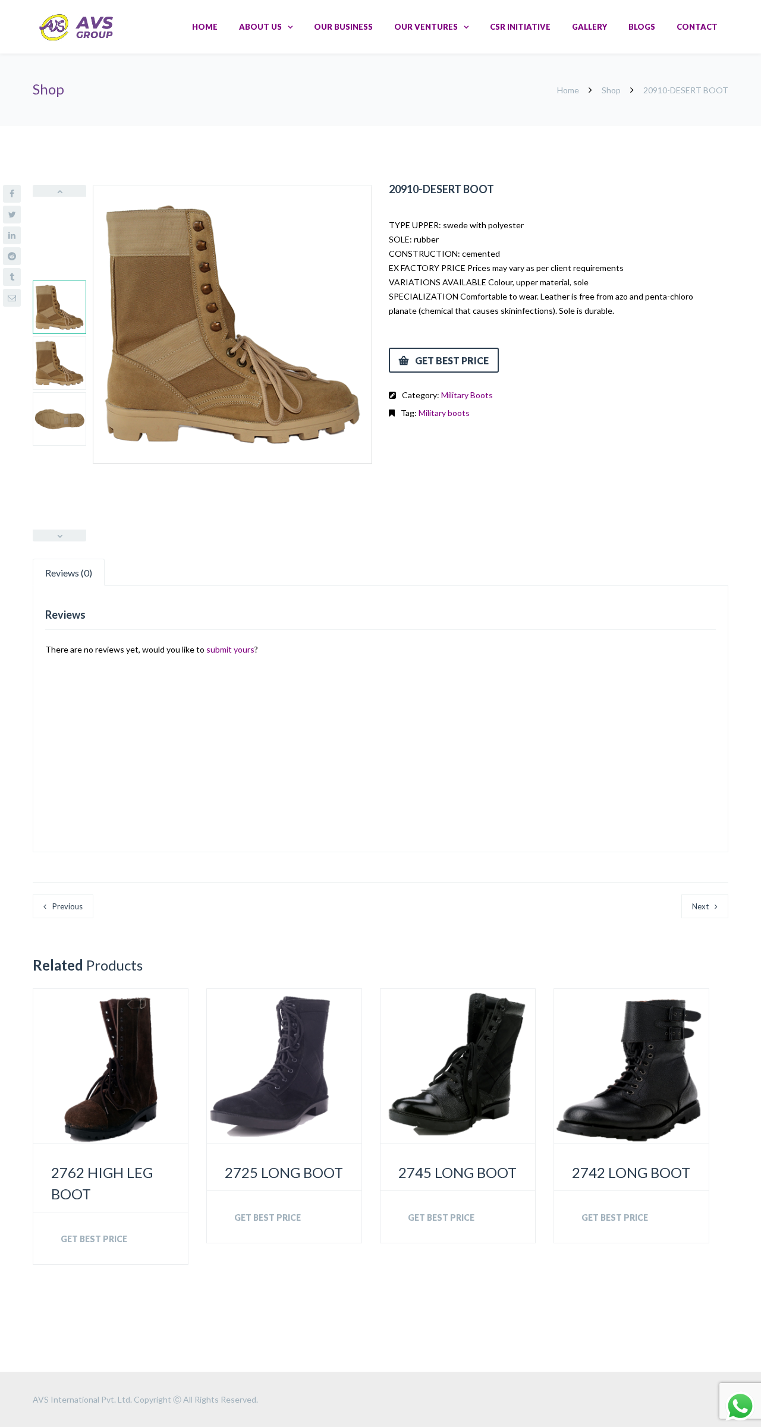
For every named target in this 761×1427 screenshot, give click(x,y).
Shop (611, 90)
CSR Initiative (520, 26)
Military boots (444, 413)
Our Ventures (426, 26)
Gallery (589, 26)
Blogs (641, 26)
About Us (260, 26)
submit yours (230, 649)
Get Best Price (452, 360)
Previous (67, 906)
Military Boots (467, 395)
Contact (697, 26)
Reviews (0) (68, 572)
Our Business (343, 26)
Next (700, 906)
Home (205, 26)
